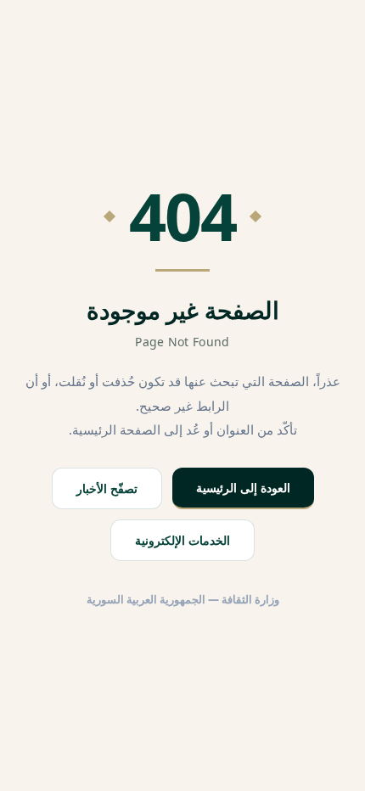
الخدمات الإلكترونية (182, 540)
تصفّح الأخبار (107, 488)
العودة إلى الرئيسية (243, 488)
